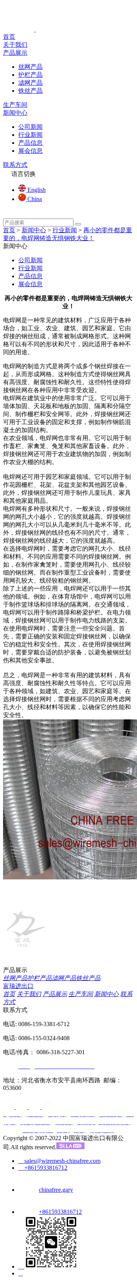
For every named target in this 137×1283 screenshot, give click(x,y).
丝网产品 (30, 66)
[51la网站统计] (70, 1147)
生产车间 (15, 104)
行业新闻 (30, 134)
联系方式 (15, 165)
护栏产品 (30, 74)
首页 (9, 36)
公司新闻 (30, 127)
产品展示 (15, 52)
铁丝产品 (30, 90)
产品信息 (30, 142)
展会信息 (30, 150)
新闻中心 (15, 112)
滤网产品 (30, 82)
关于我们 (15, 44)
